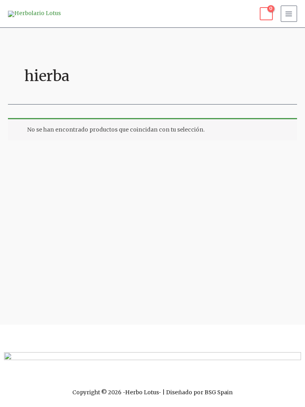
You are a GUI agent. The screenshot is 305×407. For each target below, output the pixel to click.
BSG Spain (219, 392)
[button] (152, 336)
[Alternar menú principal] (289, 14)
